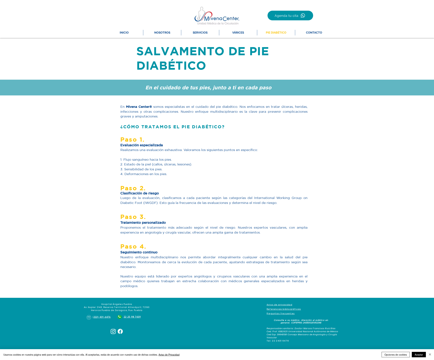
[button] (200, 32)
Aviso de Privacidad (169, 354)
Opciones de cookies (395, 354)
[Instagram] (113, 331)
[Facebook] (120, 331)
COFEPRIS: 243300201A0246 (306, 323)
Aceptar (419, 354)
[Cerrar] (430, 354)
